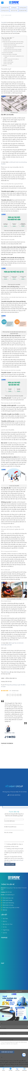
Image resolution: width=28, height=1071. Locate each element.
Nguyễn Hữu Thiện (10, 732)
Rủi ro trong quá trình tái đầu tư (12, 59)
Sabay (15, 31)
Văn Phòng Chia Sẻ (22, 7)
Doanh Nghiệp (8, 15)
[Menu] (2, 3)
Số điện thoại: (3, 1034)
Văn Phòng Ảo (14, 7)
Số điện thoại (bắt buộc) (10, 826)
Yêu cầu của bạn (8, 832)
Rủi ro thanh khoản (9, 62)
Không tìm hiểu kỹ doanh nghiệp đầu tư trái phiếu (14, 56)
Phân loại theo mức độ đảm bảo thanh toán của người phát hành (14, 47)
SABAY (16, 991)
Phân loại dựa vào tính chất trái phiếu (13, 51)
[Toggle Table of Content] (13, 38)
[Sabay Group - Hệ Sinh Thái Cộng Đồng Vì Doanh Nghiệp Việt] (14, 2)
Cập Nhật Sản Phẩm (5, 7)
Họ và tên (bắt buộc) (9, 821)
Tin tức (2, 15)
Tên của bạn (3, 1028)
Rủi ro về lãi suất (8, 60)
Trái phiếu (3, 22)
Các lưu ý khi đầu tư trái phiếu (10, 54)
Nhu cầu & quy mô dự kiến (6, 1039)
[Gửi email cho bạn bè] (15, 695)
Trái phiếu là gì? (6, 40)
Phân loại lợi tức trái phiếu (10, 44)
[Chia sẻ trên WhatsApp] (7, 695)
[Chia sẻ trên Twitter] (12, 695)
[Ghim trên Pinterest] (18, 695)
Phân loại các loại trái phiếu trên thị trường (13, 41)
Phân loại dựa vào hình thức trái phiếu (13, 49)
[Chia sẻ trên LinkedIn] (20, 695)
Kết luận (5, 65)
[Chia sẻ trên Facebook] (10, 695)
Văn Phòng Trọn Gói (5, 10)
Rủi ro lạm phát (8, 63)
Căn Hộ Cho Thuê (14, 10)
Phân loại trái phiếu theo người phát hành (14, 43)
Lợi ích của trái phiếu (8, 52)
